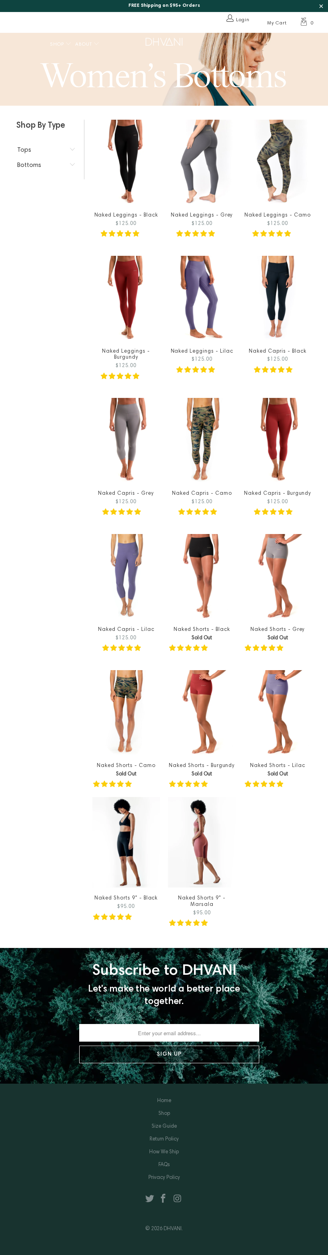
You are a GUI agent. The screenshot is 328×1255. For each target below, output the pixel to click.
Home (164, 1101)
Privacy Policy (164, 1178)
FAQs (164, 1165)
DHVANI (173, 1229)
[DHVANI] (164, 41)
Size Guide (164, 1126)
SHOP (58, 44)
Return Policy (164, 1139)
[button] (120, 234)
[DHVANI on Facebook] (164, 1199)
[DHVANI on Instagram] (178, 1199)
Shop (164, 1113)
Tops (24, 150)
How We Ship (164, 1152)
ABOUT (84, 44)
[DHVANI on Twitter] (150, 1199)
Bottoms (29, 165)
